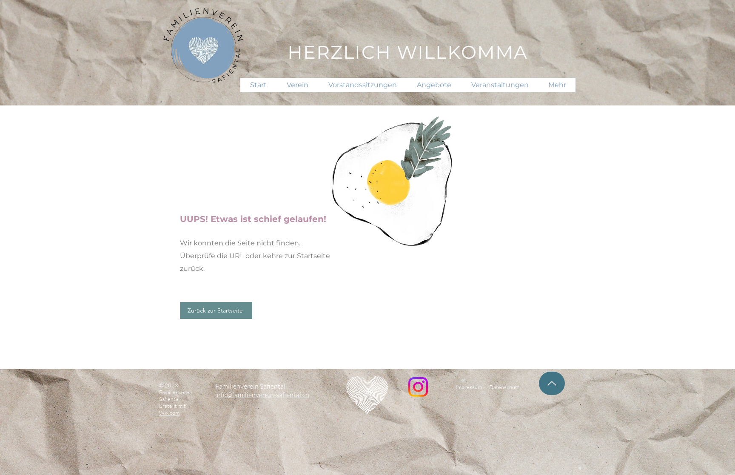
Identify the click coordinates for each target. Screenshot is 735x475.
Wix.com (169, 412)
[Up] (552, 383)
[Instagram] (418, 387)
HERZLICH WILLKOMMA (408, 52)
